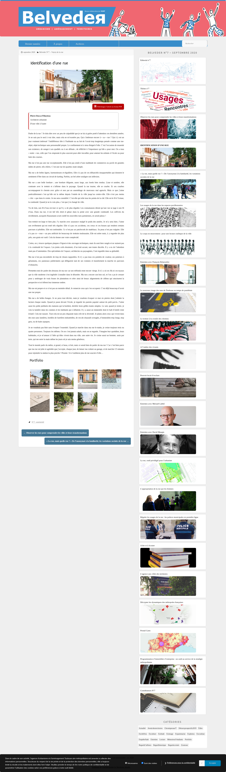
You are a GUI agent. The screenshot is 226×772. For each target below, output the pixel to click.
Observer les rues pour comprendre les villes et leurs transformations (55, 433)
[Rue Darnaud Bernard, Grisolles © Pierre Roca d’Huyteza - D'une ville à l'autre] (40, 379)
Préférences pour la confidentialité (181, 763)
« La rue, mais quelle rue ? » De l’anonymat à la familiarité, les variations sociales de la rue (87, 441)
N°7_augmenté (38, 422)
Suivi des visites (150, 763)
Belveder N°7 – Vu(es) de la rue (51, 52)
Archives (80, 44)
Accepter (212, 763)
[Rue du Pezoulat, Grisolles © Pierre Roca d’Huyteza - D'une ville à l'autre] (64, 402)
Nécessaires (133, 763)
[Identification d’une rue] (76, 86)
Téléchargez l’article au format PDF (109, 107)
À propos (57, 44)
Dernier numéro (32, 44)
